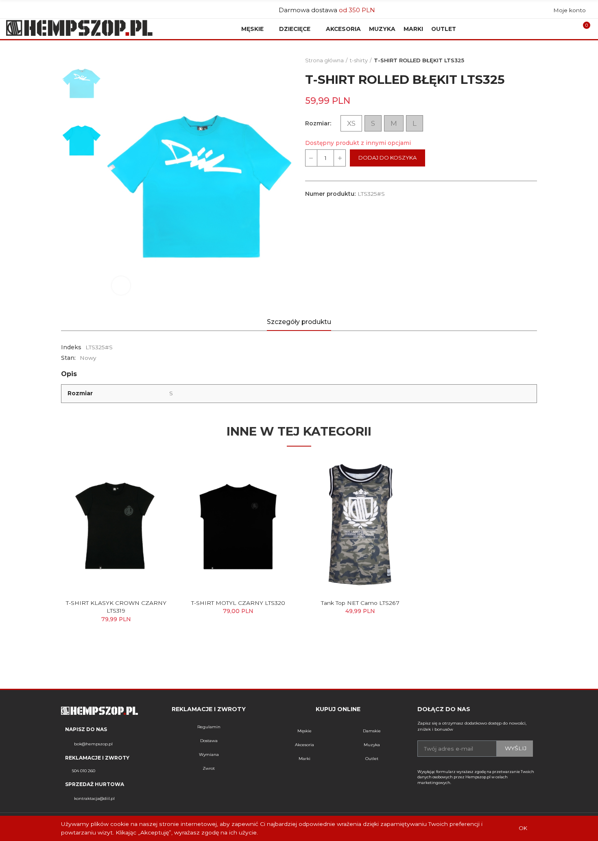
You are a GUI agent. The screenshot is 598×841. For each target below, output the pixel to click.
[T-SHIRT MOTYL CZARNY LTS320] (238, 525)
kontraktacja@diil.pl (94, 798)
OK (523, 828)
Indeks (71, 347)
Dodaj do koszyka (387, 158)
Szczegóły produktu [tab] (299, 322)
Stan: (68, 358)
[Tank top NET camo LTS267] (360, 525)
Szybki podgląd (150, 471)
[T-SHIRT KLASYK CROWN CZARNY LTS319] (116, 525)
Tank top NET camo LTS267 (360, 603)
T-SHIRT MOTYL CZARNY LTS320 (238, 603)
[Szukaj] (561, 29)
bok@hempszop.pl (93, 744)
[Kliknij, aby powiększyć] (121, 285)
